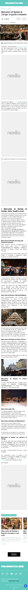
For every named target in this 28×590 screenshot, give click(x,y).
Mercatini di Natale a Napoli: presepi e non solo (10, 533)
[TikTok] (15, 573)
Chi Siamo (3, 579)
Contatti (9, 579)
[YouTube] (10, 573)
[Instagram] (6, 573)
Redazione (3, 543)
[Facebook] (1, 573)
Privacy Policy (15, 579)
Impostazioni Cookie (14, 580)
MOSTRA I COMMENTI (14, 554)
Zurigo (15, 102)
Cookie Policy (4, 580)
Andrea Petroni (5, 22)
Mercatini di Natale (6, 8)
